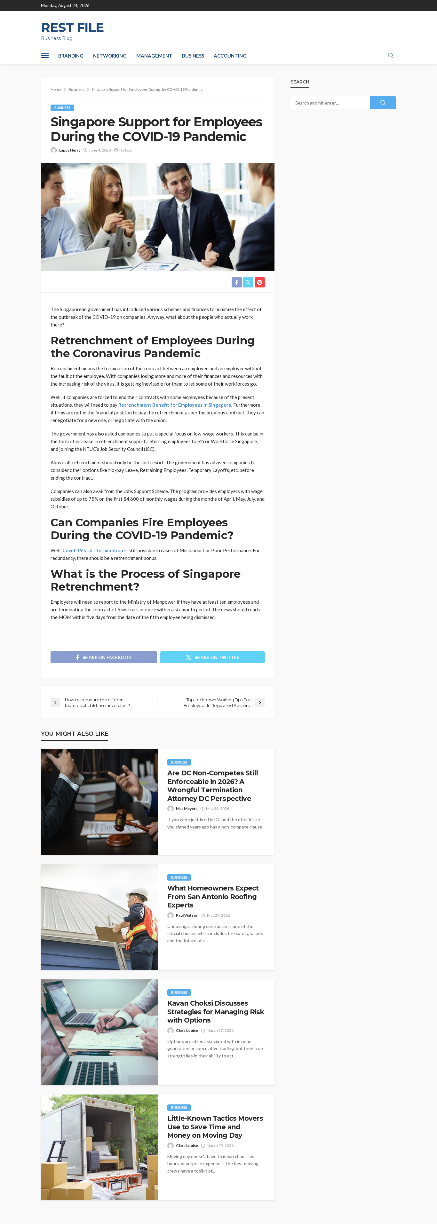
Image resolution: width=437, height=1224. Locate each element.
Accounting (230, 56)
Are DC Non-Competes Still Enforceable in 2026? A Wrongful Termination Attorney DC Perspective (212, 785)
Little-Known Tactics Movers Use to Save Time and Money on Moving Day (215, 1126)
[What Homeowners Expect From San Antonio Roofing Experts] (99, 917)
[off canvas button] (45, 55)
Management (154, 56)
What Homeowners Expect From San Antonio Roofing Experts (213, 896)
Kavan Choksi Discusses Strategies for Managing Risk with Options (215, 1011)
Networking (110, 56)
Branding (70, 56)
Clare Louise (187, 1030)
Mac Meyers (186, 808)
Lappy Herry (69, 150)
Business (193, 56)
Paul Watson (187, 915)
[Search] (390, 55)
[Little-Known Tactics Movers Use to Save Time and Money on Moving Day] (99, 1147)
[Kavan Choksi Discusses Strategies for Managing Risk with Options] (99, 1032)
